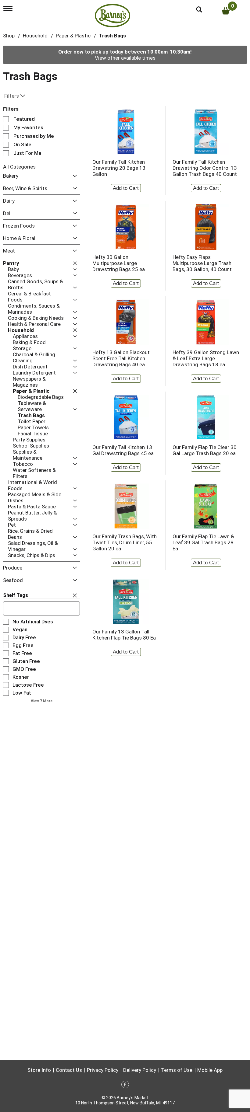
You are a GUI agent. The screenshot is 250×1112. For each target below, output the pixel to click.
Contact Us (69, 1070)
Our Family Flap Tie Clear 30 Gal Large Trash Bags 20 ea (205, 450)
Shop (9, 36)
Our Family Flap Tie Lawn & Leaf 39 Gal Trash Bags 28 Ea (203, 542)
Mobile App (210, 1070)
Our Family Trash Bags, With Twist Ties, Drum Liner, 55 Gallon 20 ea (124, 542)
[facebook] (125, 1085)
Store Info (39, 1070)
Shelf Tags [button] (15, 595)
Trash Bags (112, 36)
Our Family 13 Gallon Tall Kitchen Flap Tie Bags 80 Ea (124, 635)
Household (35, 36)
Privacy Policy (102, 1070)
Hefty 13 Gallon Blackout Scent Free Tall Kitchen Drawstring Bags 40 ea (121, 358)
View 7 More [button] (41, 701)
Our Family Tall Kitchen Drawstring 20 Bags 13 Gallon (118, 168)
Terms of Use (176, 1070)
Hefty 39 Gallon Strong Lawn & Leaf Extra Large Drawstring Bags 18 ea (206, 358)
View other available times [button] (125, 58)
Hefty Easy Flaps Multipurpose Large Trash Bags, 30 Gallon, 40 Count (202, 263)
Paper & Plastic (73, 36)
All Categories (19, 167)
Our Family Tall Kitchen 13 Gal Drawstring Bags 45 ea (123, 450)
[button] (73, 176)
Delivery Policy (139, 1070)
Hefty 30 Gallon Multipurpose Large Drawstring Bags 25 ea (118, 263)
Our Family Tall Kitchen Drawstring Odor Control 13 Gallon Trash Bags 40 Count (205, 168)
